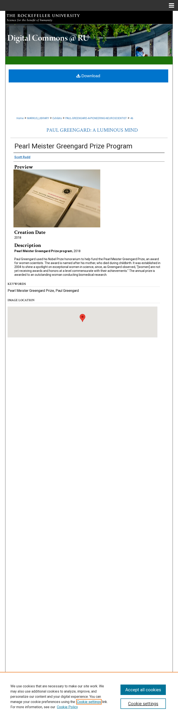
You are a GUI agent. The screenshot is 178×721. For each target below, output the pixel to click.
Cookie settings (89, 702)
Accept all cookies (143, 689)
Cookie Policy (67, 707)
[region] (89, 696)
